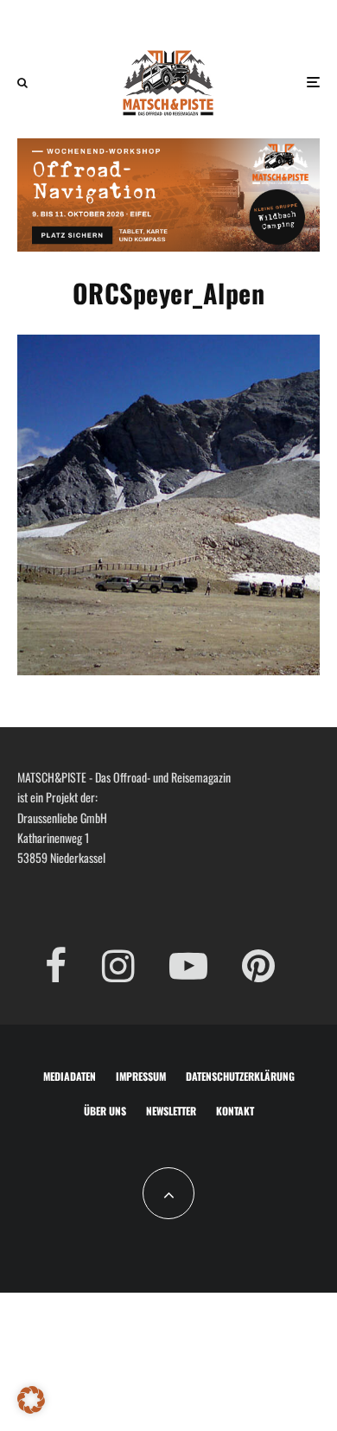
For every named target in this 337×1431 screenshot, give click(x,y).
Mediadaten (69, 1076)
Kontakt (235, 1110)
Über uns (105, 1110)
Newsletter (171, 1110)
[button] (31, 1400)
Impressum (141, 1076)
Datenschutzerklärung (240, 1076)
